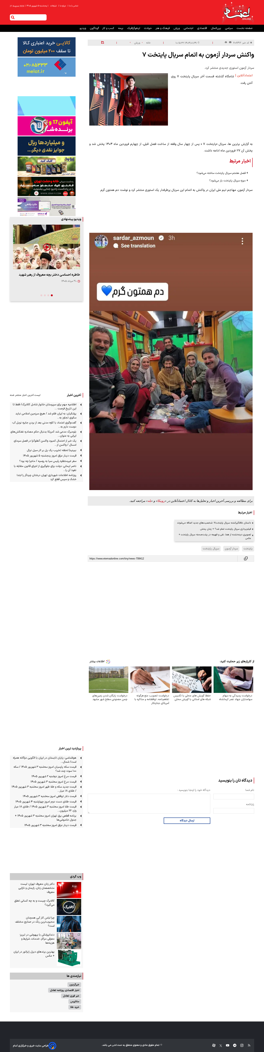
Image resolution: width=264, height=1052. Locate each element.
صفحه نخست (245, 28)
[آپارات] (212, 1046)
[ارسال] (229, 43)
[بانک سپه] (46, 146)
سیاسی (229, 28)
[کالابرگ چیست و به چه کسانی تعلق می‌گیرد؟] (69, 907)
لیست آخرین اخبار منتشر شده (25, 395)
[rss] (247, 1046)
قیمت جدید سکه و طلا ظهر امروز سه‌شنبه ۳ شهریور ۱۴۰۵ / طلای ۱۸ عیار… (44, 789)
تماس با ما (73, 6)
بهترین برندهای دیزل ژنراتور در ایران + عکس (34, 954)
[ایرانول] (46, 166)
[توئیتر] (218, 1046)
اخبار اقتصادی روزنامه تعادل (64, 990)
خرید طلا (74, 1007)
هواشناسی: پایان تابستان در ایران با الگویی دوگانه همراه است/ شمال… (44, 760)
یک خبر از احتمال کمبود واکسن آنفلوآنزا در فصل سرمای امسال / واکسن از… (45, 443)
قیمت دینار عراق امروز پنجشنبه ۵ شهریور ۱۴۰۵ (49, 456)
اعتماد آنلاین (116, 1045)
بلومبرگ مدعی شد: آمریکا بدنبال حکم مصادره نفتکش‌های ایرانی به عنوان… (43, 434)
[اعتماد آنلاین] (237, 12)
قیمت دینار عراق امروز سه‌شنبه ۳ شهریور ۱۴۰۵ (50, 825)
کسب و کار (108, 28)
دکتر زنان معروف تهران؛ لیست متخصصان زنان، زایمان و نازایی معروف (36, 888)
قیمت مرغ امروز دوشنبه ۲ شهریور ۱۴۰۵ (54, 776)
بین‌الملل (216, 28)
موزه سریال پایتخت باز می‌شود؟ (227, 181)
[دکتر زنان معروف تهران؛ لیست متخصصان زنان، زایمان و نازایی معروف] (69, 890)
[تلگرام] (232, 1046)
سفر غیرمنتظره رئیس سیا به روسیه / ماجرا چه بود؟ (47, 461)
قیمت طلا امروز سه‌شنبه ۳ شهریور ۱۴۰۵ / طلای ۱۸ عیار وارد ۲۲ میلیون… (45, 809)
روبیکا (161, 500)
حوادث (148, 28)
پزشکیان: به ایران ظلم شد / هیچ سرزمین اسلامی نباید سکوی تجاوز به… (45, 416)
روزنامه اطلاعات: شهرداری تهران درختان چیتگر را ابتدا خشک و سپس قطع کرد (46, 477)
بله (149, 500)
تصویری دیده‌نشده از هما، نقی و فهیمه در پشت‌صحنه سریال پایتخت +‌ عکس (215, 536)
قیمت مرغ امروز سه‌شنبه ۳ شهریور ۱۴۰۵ (53, 782)
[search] (12, 17)
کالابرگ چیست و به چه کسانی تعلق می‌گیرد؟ (34, 903)
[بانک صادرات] (46, 106)
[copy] (246, 558)
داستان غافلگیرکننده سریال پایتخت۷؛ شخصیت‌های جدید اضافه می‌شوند (214, 523)
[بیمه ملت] (46, 67)
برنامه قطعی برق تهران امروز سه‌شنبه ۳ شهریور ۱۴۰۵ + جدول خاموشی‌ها (45, 818)
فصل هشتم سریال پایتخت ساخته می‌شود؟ (221, 173)
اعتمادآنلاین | (244, 75)
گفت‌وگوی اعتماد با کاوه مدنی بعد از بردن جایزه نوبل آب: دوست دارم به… (44, 425)
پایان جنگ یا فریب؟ (67, 274)
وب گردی (75, 876)
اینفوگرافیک (134, 28)
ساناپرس (74, 1001)
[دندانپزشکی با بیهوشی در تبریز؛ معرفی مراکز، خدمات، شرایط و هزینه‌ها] (69, 941)
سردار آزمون (231, 549)
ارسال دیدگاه (187, 821)
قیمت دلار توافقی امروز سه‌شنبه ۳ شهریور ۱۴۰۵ (49, 796)
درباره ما (62, 6)
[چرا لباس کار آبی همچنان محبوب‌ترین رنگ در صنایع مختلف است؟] (69, 924)
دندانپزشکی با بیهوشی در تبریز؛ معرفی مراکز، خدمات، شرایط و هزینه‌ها (37, 939)
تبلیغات (53, 6)
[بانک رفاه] (46, 206)
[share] (102, 42)
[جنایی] (46, 186)
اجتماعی (189, 28)
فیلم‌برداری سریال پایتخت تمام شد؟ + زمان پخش (225, 529)
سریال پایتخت (211, 549)
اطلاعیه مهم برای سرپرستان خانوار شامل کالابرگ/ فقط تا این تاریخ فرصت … (44, 407)
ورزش (177, 28)
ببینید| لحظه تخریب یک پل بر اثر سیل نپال (51, 450)
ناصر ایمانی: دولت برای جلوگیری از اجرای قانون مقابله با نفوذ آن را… (45, 468)
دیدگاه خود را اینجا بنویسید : (193, 790)
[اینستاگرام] (240, 1046)
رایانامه (250, 804)
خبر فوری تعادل (71, 996)
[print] (226, 42)
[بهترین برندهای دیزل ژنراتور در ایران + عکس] (69, 958)
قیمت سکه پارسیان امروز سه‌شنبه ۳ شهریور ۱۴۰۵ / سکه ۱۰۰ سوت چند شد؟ (45, 769)
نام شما (249, 790)
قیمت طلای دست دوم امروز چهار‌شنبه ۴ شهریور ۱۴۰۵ (45, 802)
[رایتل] (46, 126)
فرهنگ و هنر (163, 28)
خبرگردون (74, 985)
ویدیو (83, 28)
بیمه (121, 28)
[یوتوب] (225, 1046)
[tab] (52, 295)
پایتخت (248, 549)
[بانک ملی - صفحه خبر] (46, 47)
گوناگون (94, 28)
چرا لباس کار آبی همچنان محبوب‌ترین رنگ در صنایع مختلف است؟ (35, 922)
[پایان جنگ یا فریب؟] (46, 247)
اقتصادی (202, 28)
